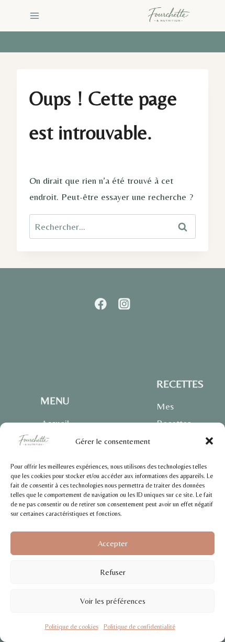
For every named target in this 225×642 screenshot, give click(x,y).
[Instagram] (124, 303)
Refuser (113, 572)
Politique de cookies (71, 626)
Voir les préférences (112, 600)
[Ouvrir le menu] (34, 15)
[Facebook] (101, 303)
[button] (209, 441)
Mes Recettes (173, 414)
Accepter (113, 543)
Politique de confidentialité (139, 626)
